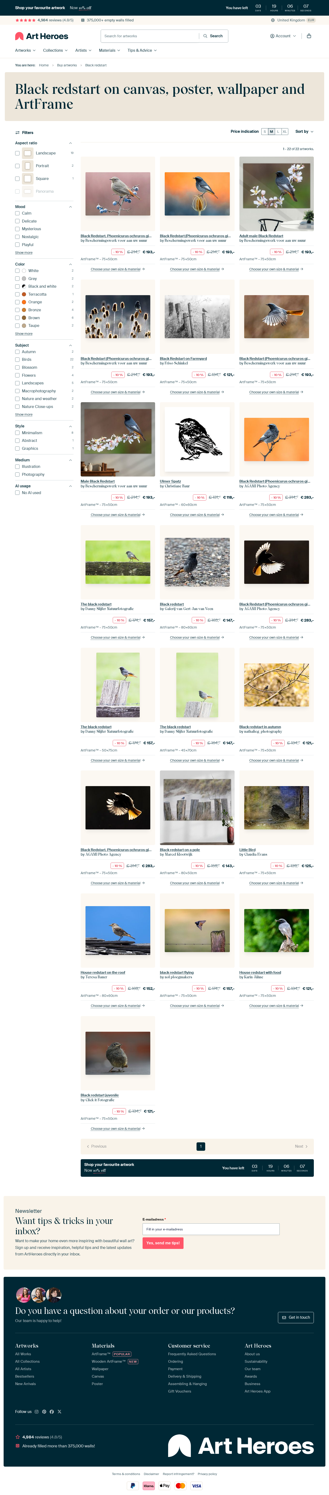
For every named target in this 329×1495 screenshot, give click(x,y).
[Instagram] (36, 1412)
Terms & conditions (126, 1474)
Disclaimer (151, 1474)
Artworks (23, 50)
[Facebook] (51, 1412)
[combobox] (150, 36)
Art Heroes (258, 1346)
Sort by (302, 132)
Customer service (189, 1346)
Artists (81, 50)
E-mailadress (154, 1219)
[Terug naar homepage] (41, 36)
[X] (59, 1412)
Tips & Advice (140, 50)
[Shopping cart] (309, 36)
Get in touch (299, 1317)
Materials (107, 50)
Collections (53, 50)
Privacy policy (207, 1474)
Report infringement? (178, 1474)
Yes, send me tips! (163, 1243)
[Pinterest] (44, 1412)
